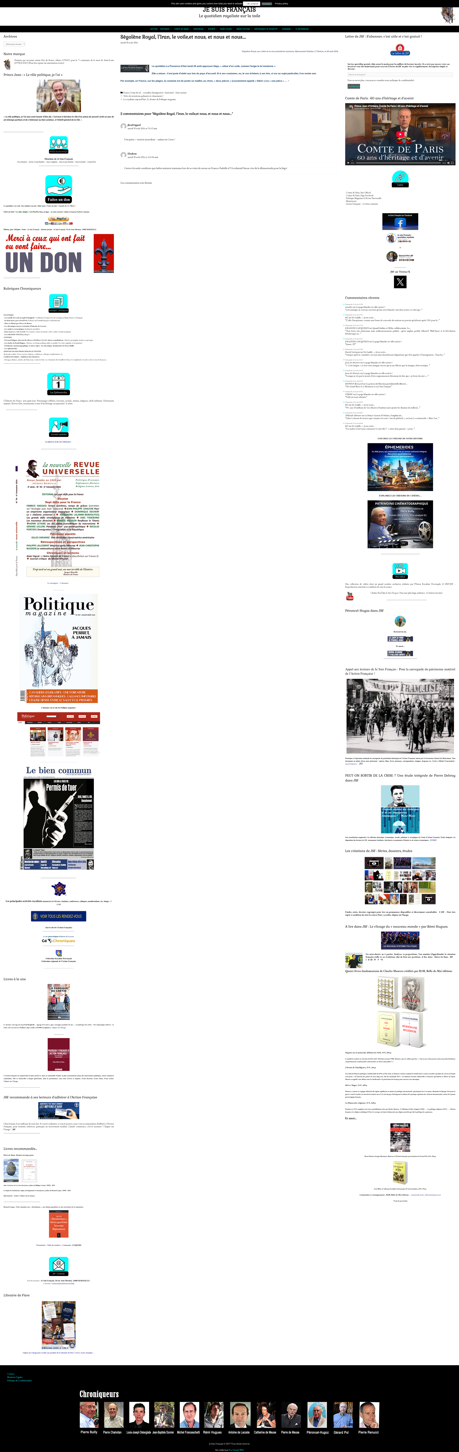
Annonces (198, 29)
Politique (164, 29)
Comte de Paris (181, 29)
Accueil (154, 29)
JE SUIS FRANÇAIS (229, 9)
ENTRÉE (433, 840)
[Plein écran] (452, 163)
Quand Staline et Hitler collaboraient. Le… (391, 328)
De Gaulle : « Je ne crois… (363, 317)
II (368, 959)
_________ (59, 1033)
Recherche (304, 29)
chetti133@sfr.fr (351, 764)
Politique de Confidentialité (19, 1380)
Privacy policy (281, 3)
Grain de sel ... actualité (140, 92)
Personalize (267, 4)
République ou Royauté (265, 29)
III (371, 959)
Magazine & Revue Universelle (367, 198)
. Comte (348, 192)
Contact (10, 1373)
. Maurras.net (350, 201)
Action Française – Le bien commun (362, 203)
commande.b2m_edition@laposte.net (426, 1195)
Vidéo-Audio (226, 29)
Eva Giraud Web (236, 1449)
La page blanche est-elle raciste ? (370, 307)
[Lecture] (348, 163)
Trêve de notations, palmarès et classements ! (143, 95)
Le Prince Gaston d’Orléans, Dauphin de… (384, 415)
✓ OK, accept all (251, 4)
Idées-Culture (243, 29)
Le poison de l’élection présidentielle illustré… (386, 383)
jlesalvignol (134, 125)
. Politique (349, 198)
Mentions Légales (15, 1377)
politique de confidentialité (402, 80)
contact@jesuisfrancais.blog (63, 1284)
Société (211, 29)
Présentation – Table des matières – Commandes (53, 1245)
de (354, 192)
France (126, 92)
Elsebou (132, 153)
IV (375, 959)
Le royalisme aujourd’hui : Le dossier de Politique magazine (149, 99)
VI (382, 959)
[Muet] (448, 163)
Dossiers (286, 29)
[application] (400, 134)
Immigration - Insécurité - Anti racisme (169, 92)
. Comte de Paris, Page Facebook (359, 195)
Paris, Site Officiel (363, 192)
